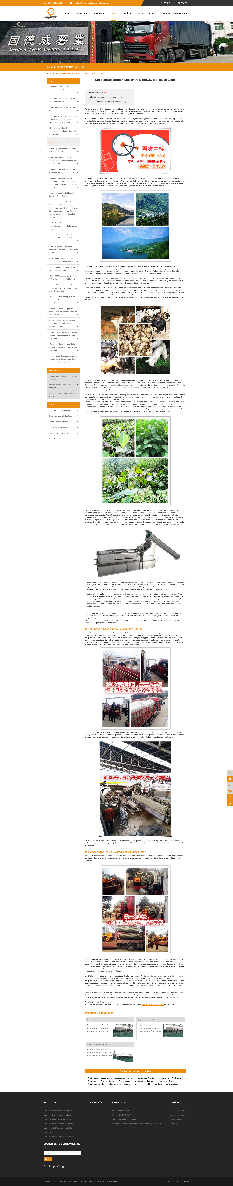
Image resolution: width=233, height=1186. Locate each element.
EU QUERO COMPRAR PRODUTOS (65, 67)
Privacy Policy (183, 1181)
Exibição (174, 1124)
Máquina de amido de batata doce (99, 1020)
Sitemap (170, 1181)
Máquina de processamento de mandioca (60, 386)
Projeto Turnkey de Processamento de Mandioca (63, 394)
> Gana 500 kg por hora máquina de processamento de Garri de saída (63, 259)
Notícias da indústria (179, 1115)
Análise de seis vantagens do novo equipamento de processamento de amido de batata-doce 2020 (110, 1078)
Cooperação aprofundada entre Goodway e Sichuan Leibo (81, 73)
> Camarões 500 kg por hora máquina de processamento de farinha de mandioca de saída (63, 323)
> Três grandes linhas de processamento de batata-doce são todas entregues (62, 131)
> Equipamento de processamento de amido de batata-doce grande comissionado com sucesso (63, 119)
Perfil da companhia (120, 1111)
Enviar (47, 1159)
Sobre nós (81, 13)
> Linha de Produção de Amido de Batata (62, 108)
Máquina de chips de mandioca (57, 1119)
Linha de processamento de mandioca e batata (63, 377)
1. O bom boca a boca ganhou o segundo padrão (106, 97)
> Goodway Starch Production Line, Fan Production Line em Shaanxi (62, 170)
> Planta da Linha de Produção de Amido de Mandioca (62, 100)
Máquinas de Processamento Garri (59, 1128)
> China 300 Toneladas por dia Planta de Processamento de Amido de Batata (64, 277)
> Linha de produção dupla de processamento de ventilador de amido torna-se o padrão (64, 160)
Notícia (127, 13)
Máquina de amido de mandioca (98, 1044)
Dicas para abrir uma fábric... (60, 427)
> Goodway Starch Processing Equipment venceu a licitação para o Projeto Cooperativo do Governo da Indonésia (62, 182)
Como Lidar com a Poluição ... (60, 416)
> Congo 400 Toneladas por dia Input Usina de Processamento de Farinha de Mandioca (63, 347)
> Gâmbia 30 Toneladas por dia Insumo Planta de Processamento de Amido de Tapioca (63, 312)
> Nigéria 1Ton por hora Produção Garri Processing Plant (62, 268)
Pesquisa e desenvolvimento (124, 1119)
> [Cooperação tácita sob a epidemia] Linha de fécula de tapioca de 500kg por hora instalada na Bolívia (63, 359)
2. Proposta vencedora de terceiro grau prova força (107, 101)
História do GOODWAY (121, 1115)
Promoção (96, 1102)
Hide (104, 93)
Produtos (99, 13)
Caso (113, 13)
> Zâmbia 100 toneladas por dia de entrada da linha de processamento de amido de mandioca (63, 288)
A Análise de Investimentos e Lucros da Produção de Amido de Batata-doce (110, 1084)
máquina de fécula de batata (153, 1005)
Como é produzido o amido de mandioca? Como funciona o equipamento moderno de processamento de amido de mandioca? (158, 1084)
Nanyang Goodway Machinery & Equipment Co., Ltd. (77, 1181)
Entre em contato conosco (175, 13)
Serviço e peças (146, 13)
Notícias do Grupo (178, 1111)
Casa (66, 13)
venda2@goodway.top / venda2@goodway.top (92, 3)
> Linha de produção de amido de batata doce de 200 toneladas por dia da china (63, 226)
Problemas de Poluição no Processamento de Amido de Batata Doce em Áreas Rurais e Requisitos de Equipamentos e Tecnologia (158, 1078)
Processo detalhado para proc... (61, 410)
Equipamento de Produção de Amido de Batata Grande (109, 1081)
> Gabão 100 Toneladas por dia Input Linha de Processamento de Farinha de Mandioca (63, 335)
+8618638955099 (53, 3)
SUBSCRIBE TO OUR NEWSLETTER (62, 1144)
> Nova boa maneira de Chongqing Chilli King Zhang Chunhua (62, 194)
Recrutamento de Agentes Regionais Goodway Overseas (136, 1124)
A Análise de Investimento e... (60, 422)
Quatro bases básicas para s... (60, 439)
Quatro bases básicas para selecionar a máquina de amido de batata (158, 1081)
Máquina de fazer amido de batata (150, 1020)
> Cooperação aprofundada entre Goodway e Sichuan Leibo (61, 141)
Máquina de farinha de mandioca (58, 1111)
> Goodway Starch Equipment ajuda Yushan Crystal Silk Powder (62, 150)
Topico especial (177, 1119)
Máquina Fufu (50, 1132)
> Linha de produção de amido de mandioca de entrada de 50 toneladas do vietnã (63, 250)
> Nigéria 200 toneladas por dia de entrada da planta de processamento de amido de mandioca (63, 300)
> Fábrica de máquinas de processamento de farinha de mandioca (60, 90)
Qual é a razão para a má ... (59, 433)
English (184, 3)
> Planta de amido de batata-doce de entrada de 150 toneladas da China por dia (63, 238)
